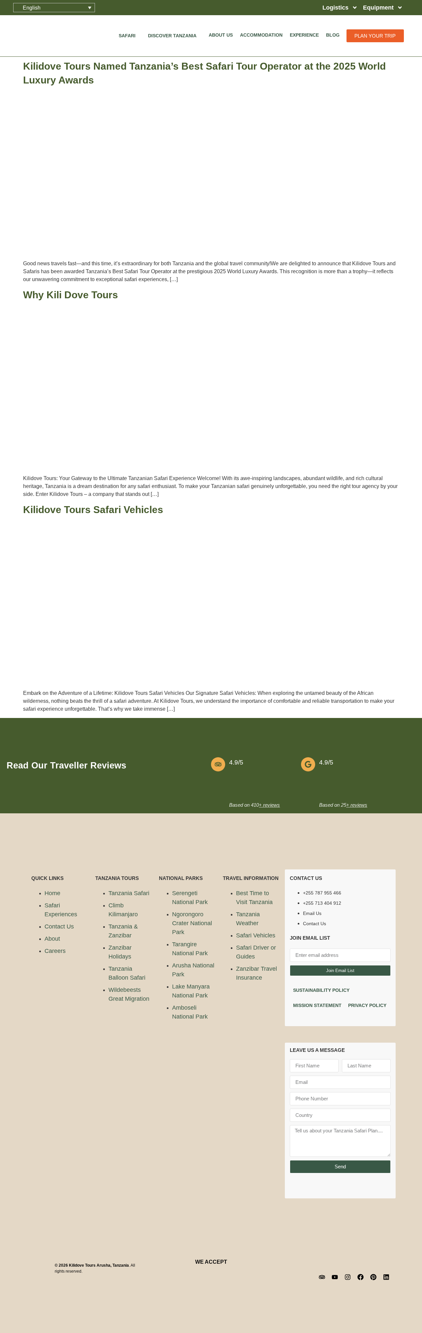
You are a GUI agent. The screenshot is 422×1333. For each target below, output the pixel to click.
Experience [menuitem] (304, 35)
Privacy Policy (367, 1005)
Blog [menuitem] (333, 35)
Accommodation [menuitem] (261, 35)
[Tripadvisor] (322, 1277)
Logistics (335, 7)
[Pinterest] (373, 1277)
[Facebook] (360, 1277)
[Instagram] (347, 1277)
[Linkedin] (386, 1277)
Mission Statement (317, 1005)
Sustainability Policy (321, 990)
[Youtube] (334, 1277)
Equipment (378, 7)
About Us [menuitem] (221, 35)
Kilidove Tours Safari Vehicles (93, 509)
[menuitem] (130, 36)
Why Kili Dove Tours (70, 294)
